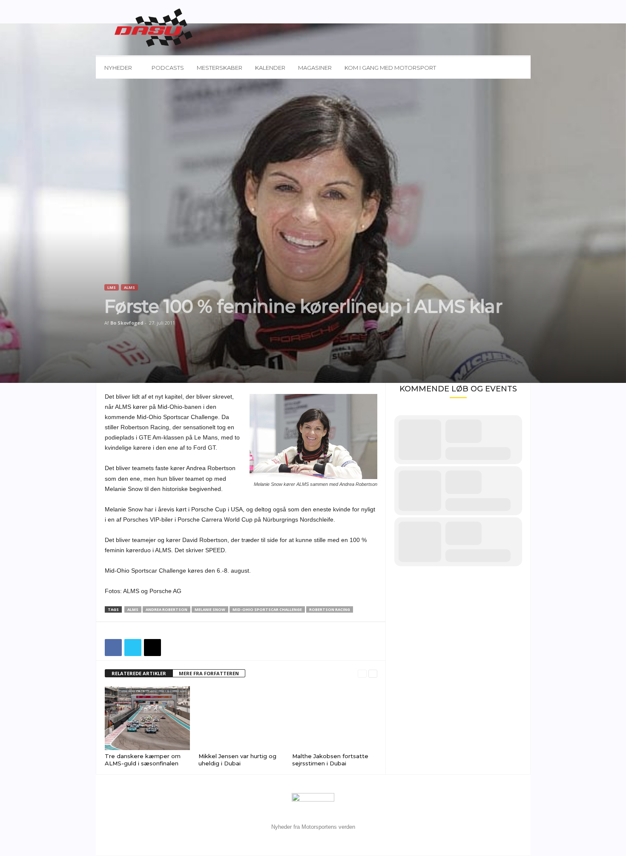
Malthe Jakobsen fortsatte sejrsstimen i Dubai (330, 760)
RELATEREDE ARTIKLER (139, 673)
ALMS (129, 287)
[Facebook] (113, 647)
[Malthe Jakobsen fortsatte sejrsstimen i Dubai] (334, 718)
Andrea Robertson (166, 609)
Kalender (270, 67)
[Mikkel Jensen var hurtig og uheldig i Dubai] (241, 718)
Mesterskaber (219, 67)
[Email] (152, 647)
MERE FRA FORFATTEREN (209, 673)
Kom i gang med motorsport (390, 67)
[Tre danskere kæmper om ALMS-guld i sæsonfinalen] (147, 718)
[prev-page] (362, 673)
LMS (111, 287)
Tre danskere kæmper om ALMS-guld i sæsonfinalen (143, 760)
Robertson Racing (329, 609)
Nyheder (118, 67)
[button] (517, 67)
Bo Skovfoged (127, 323)
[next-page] (372, 673)
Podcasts (168, 67)
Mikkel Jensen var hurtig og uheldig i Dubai (237, 760)
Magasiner (315, 67)
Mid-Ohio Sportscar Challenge (267, 609)
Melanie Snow (210, 609)
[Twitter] (132, 647)
